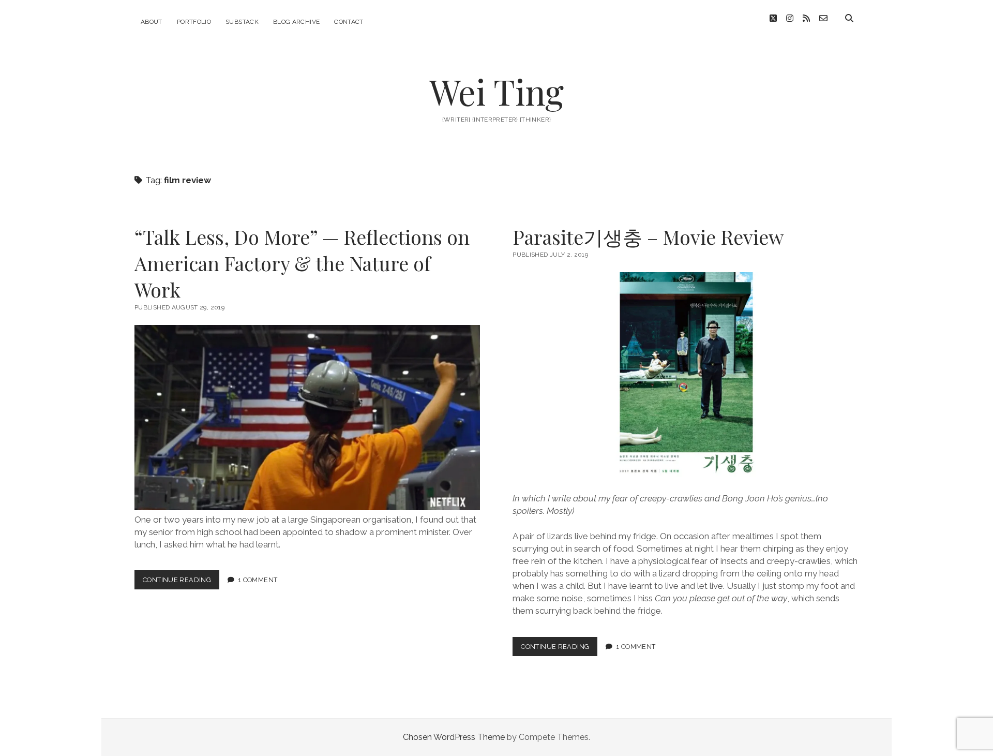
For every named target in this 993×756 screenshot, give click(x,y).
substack (242, 21)
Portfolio (194, 21)
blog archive (296, 21)
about (151, 21)
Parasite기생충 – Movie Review (648, 237)
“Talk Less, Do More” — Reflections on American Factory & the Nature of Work (302, 263)
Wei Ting (496, 91)
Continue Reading (181, 582)
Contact (349, 21)
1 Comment (257, 580)
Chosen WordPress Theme (454, 737)
